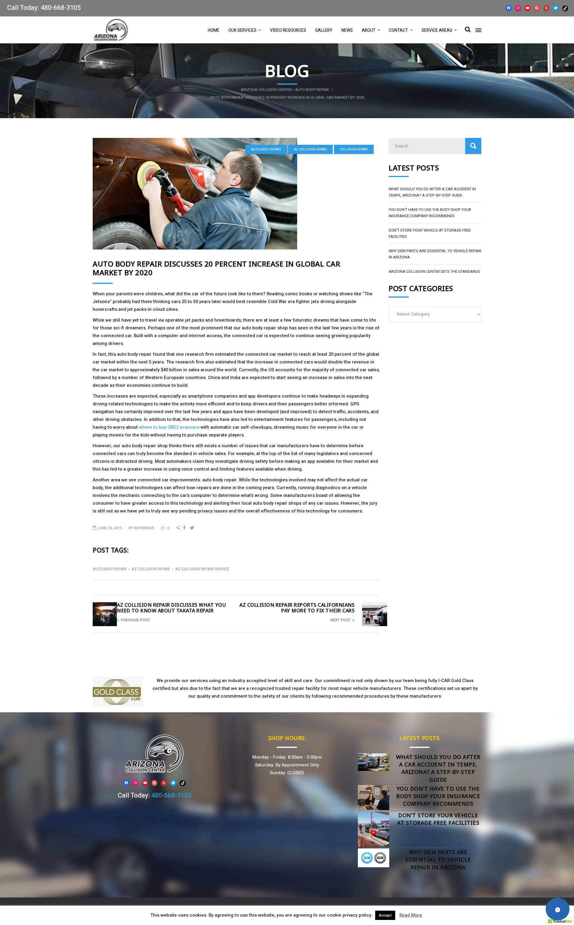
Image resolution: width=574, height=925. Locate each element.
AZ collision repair (310, 149)
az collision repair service (202, 569)
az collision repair (151, 569)
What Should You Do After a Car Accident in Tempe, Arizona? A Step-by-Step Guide (438, 768)
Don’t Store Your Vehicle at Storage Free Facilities (438, 819)
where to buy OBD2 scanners (169, 427)
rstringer (144, 528)
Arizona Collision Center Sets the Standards (434, 271)
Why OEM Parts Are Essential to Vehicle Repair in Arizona (438, 859)
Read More (410, 915)
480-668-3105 (61, 8)
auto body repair (312, 90)
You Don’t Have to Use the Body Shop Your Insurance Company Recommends (438, 796)
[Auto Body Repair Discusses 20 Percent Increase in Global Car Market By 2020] (236, 193)
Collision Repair (354, 149)
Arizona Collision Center (266, 90)
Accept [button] (385, 915)
